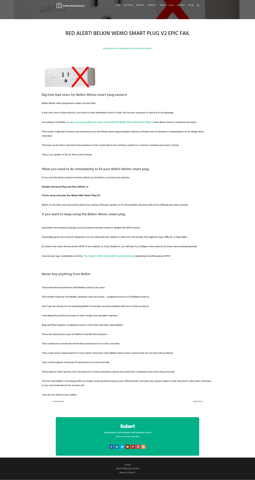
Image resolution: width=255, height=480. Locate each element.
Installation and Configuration (117, 48)
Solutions (128, 5)
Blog (171, 5)
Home (117, 5)
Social (191, 5)
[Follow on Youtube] (127, 447)
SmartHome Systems (142, 48)
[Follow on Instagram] (138, 447)
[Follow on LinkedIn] (117, 447)
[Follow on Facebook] (111, 447)
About (163, 5)
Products (152, 5)
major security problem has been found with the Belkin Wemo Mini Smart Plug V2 (111, 122)
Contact (181, 5)
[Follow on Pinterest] (133, 447)
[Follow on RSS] (143, 447)
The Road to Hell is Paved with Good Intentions (108, 255)
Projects (140, 5)
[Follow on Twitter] (122, 447)
